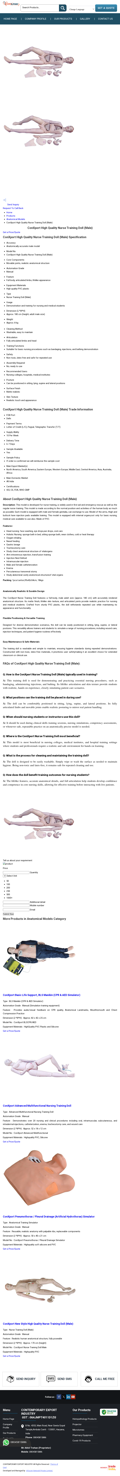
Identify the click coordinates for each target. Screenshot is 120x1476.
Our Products (63, 18)
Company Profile (35, 18)
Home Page (10, 18)
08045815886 (19, 1442)
